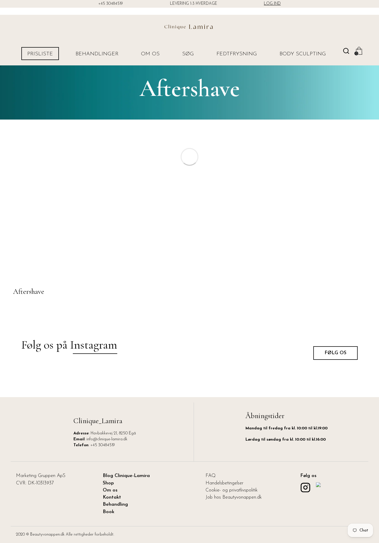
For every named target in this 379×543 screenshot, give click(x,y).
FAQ (210, 475)
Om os (150, 54)
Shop (108, 483)
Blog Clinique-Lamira (126, 475)
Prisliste (40, 54)
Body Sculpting (303, 54)
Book (108, 512)
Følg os (335, 353)
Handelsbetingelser (224, 483)
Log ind (272, 4)
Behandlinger (97, 54)
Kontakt (112, 497)
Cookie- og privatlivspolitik (231, 490)
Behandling (115, 504)
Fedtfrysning (236, 54)
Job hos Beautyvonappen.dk (233, 497)
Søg (188, 54)
